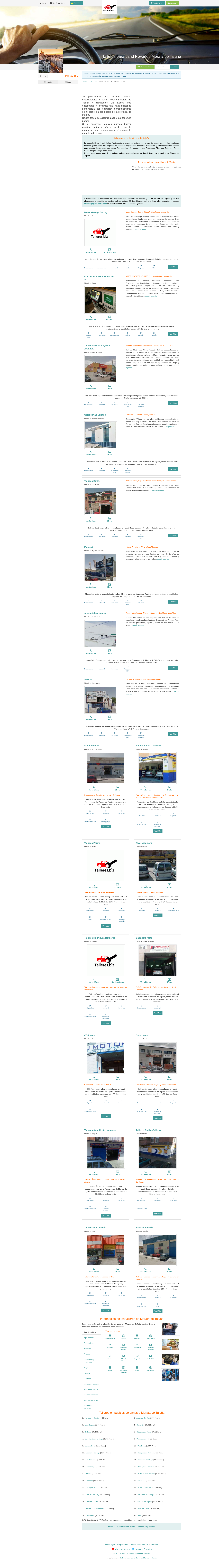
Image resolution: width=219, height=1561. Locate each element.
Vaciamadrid (141, 1439)
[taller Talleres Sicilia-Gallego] (158, 1152)
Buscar (174, 67)
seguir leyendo (140, 229)
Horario (87, 1373)
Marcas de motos (91, 1389)
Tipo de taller (89, 1338)
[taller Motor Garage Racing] (100, 232)
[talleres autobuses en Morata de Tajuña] (110, 1345)
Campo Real (90, 1446)
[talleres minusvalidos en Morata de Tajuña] (123, 1367)
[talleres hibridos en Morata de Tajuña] (123, 1356)
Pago (86, 1367)
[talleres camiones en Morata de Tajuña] (110, 1356)
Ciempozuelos (91, 1488)
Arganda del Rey (143, 1418)
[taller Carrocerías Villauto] (100, 435)
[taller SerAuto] (100, 700)
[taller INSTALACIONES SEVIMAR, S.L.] (100, 300)
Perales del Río (92, 1502)
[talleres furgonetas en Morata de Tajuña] (137, 1356)
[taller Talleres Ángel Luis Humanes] (106, 1152)
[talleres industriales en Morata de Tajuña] (150, 1356)
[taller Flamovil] (100, 567)
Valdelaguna (90, 1425)
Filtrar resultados (146, 67)
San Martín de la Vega (94, 1439)
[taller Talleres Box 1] (100, 501)
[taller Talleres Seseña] (158, 1250)
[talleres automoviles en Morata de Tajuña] (137, 1345)
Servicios (87, 1349)
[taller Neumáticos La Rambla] (158, 768)
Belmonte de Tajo (93, 1453)
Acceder (172, 3)
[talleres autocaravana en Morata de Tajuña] (110, 1335)
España (76, 3)
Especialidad (89, 1343)
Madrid (94, 82)
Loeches (89, 1481)
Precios (87, 1354)
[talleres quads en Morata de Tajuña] (137, 1367)
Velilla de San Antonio (146, 1474)
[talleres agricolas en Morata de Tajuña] (137, 1335)
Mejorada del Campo (146, 1495)
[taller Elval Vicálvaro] (158, 865)
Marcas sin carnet (91, 1400)
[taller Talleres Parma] (106, 865)
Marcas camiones (91, 1395)
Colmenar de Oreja (145, 1460)
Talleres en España (122, 1549)
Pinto (140, 1516)
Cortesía (87, 1378)
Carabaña (141, 1481)
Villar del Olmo (143, 1509)
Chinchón (140, 1425)
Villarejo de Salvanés (146, 1467)
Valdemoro (90, 1516)
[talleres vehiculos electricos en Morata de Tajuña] (150, 1345)
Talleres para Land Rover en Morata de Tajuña (138, 1558)
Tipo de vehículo (90, 1332)
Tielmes (88, 1432)
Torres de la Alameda (94, 1509)
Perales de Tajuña (92, 1418)
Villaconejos (90, 1467)
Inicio (44, 3)
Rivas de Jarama (144, 1488)
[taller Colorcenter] (158, 1058)
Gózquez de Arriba (145, 1453)
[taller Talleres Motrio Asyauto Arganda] (100, 369)
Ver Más (173, 267)
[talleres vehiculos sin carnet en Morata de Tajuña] (150, 1367)
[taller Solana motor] (106, 768)
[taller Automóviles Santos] (100, 633)
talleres (147, 1553)
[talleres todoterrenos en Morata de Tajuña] (150, 1335)
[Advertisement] (128, 88)
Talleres (85, 82)
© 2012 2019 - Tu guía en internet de (129, 1553)
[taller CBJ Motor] (106, 1058)
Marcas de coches (91, 1384)
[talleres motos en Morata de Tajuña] (110, 1367)
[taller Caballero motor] (158, 960)
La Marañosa (91, 1460)
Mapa (68, 82)
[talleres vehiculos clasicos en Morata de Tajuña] (123, 1345)
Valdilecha (142, 1446)
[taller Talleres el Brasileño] (106, 1250)
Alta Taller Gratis (58, 3)
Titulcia (89, 1474)
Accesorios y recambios (89, 1360)
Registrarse (157, 3)
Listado (48, 82)
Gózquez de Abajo (143, 1432)
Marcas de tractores (88, 1407)
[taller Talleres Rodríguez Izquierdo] (106, 960)
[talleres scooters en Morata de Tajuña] (123, 1335)
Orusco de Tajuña (145, 1502)
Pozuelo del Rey (92, 1495)
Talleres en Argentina (143, 1549)
